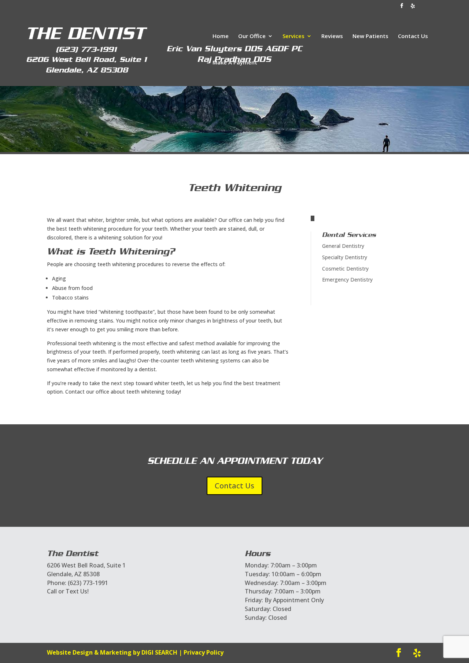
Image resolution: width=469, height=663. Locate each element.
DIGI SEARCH (159, 652)
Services (293, 36)
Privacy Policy (204, 652)
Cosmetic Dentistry (345, 268)
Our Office (252, 36)
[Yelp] (413, 7)
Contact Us (413, 36)
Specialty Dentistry (344, 257)
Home (221, 36)
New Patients (370, 36)
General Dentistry (343, 245)
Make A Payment (235, 63)
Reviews (332, 36)
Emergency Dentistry (347, 279)
